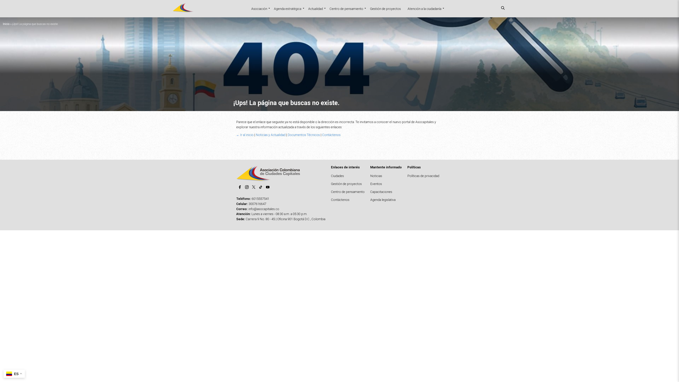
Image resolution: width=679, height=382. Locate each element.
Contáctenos (331, 135)
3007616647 (257, 204)
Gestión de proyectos (385, 9)
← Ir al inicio (245, 135)
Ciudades (337, 176)
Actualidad (315, 9)
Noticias (376, 176)
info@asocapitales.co (263, 209)
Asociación (259, 9)
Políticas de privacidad (423, 176)
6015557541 (260, 199)
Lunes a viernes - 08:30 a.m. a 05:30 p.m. (279, 214)
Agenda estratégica (287, 9)
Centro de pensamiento (346, 9)
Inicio (6, 24)
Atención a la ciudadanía (424, 9)
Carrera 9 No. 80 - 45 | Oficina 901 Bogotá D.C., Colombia (285, 219)
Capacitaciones (381, 192)
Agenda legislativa (383, 200)
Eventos (376, 184)
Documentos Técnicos (304, 135)
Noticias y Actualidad (270, 135)
